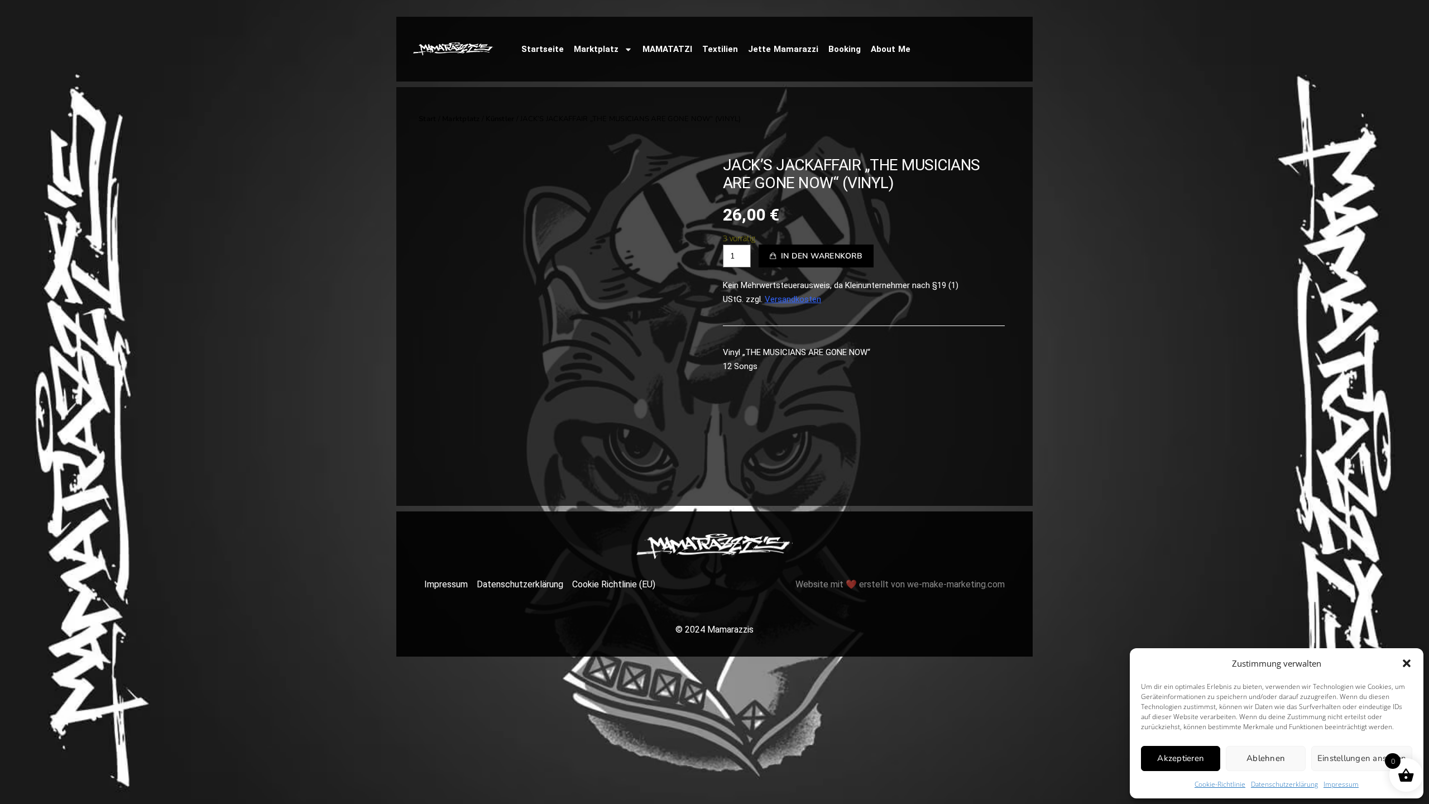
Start (427, 119)
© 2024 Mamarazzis (714, 629)
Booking (844, 49)
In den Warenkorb (821, 256)
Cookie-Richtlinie (1220, 784)
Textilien (720, 49)
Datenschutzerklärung (1284, 784)
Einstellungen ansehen (1361, 758)
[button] (1406, 663)
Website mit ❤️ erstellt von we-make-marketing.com (900, 584)
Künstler (500, 119)
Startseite (542, 49)
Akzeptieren (1180, 758)
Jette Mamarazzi (783, 49)
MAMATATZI (667, 49)
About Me (890, 49)
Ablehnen (1265, 758)
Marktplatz (596, 49)
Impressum (1341, 784)
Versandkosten (793, 299)
